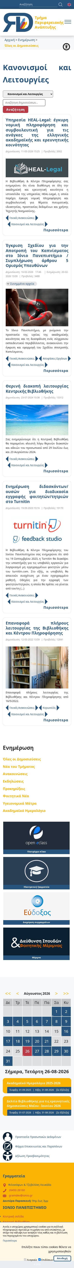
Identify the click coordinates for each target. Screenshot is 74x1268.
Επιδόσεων (47, 1260)
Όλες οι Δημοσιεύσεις (22, 759)
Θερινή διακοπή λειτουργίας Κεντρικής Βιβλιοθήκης (37, 389)
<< (8, 993)
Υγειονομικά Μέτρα (20, 803)
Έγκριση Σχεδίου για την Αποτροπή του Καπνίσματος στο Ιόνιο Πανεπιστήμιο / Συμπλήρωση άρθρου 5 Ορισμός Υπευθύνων (37, 255)
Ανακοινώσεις (15, 773)
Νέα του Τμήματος (19, 766)
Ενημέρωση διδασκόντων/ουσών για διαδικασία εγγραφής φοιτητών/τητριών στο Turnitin (37, 494)
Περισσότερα (55, 229)
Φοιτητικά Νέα (16, 795)
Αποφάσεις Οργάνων (55, 358)
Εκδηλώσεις (13, 781)
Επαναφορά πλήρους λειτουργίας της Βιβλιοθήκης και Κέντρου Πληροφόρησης (37, 628)
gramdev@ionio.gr (21, 1195)
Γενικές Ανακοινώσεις (21, 218)
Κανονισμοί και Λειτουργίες (27, 224)
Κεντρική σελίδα (13, 1216)
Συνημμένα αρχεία (22, 283)
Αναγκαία (32, 1260)
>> (66, 993)
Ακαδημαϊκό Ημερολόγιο (24, 810)
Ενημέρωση (26, 40)
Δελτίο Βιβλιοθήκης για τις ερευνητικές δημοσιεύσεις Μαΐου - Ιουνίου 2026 (38, 1103)
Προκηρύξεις (14, 788)
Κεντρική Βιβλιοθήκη (16, 1222)
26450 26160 (17, 1190)
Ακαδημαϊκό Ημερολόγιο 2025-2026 (34, 1083)
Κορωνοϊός (49, 707)
